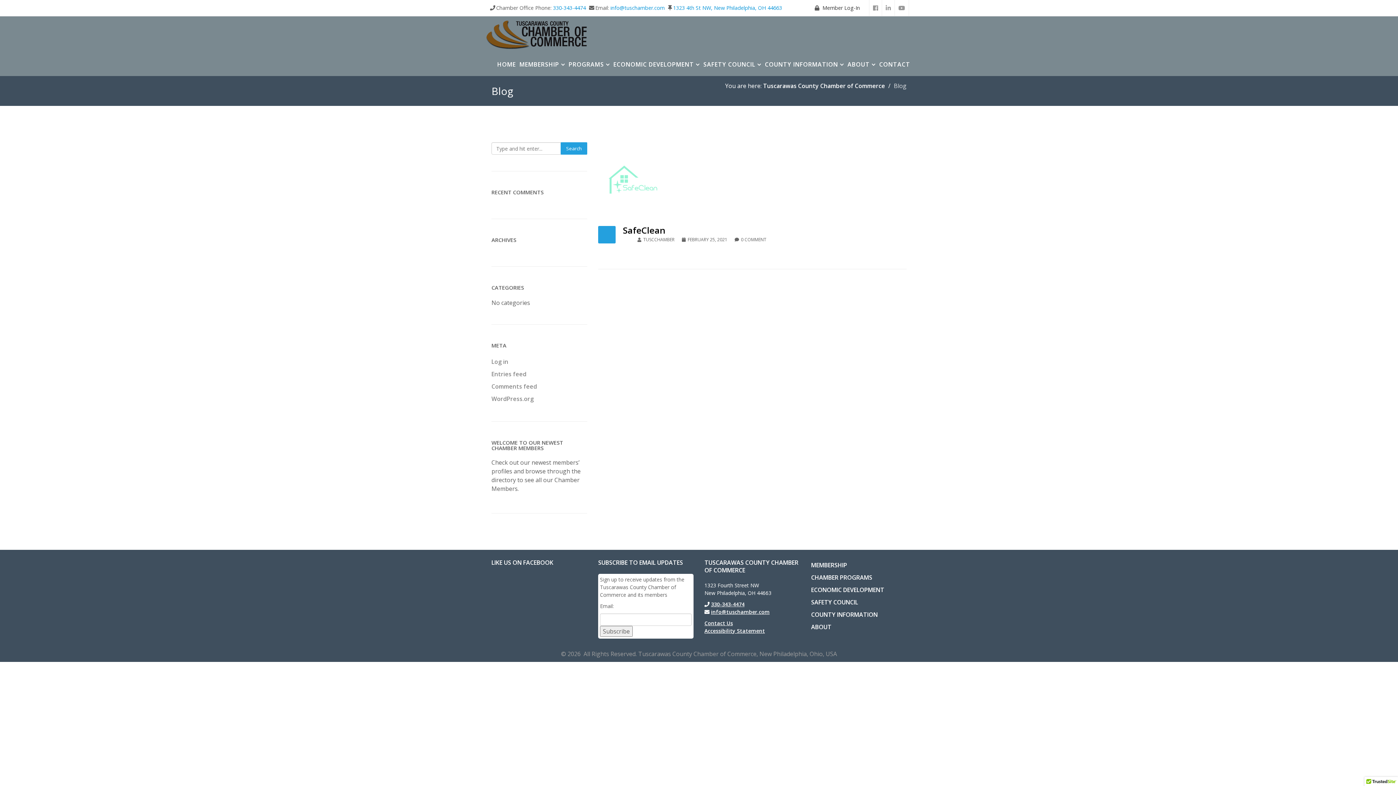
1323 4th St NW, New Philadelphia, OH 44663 (727, 7)
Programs (586, 64)
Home (506, 64)
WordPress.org (512, 399)
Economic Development (653, 64)
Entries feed (508, 374)
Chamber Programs (841, 577)
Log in (499, 362)
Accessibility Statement (734, 630)
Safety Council (729, 64)
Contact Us (718, 623)
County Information (801, 64)
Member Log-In (841, 7)
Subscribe (616, 631)
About (859, 64)
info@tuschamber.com (638, 7)
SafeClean (644, 230)
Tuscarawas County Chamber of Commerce (824, 86)
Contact (894, 64)
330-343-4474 (569, 7)
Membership (539, 64)
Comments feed (514, 386)
